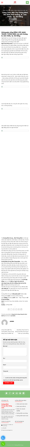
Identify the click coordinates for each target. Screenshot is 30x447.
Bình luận (5, 346)
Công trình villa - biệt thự (20, 10)
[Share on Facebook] (11, 309)
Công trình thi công (8, 10)
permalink (13, 315)
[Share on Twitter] (14, 309)
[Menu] (2, 2)
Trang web (5, 371)
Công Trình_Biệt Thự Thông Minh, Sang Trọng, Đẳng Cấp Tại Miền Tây (7, 331)
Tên (4, 358)
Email (4, 364)
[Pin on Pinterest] (19, 309)
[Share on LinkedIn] (21, 309)
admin (20, 20)
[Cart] (27, 2)
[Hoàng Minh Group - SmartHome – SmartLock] (15, 2)
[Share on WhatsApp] (9, 309)
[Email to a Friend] (16, 309)
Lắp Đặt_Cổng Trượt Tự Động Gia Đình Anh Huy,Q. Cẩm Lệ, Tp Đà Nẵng (22, 331)
